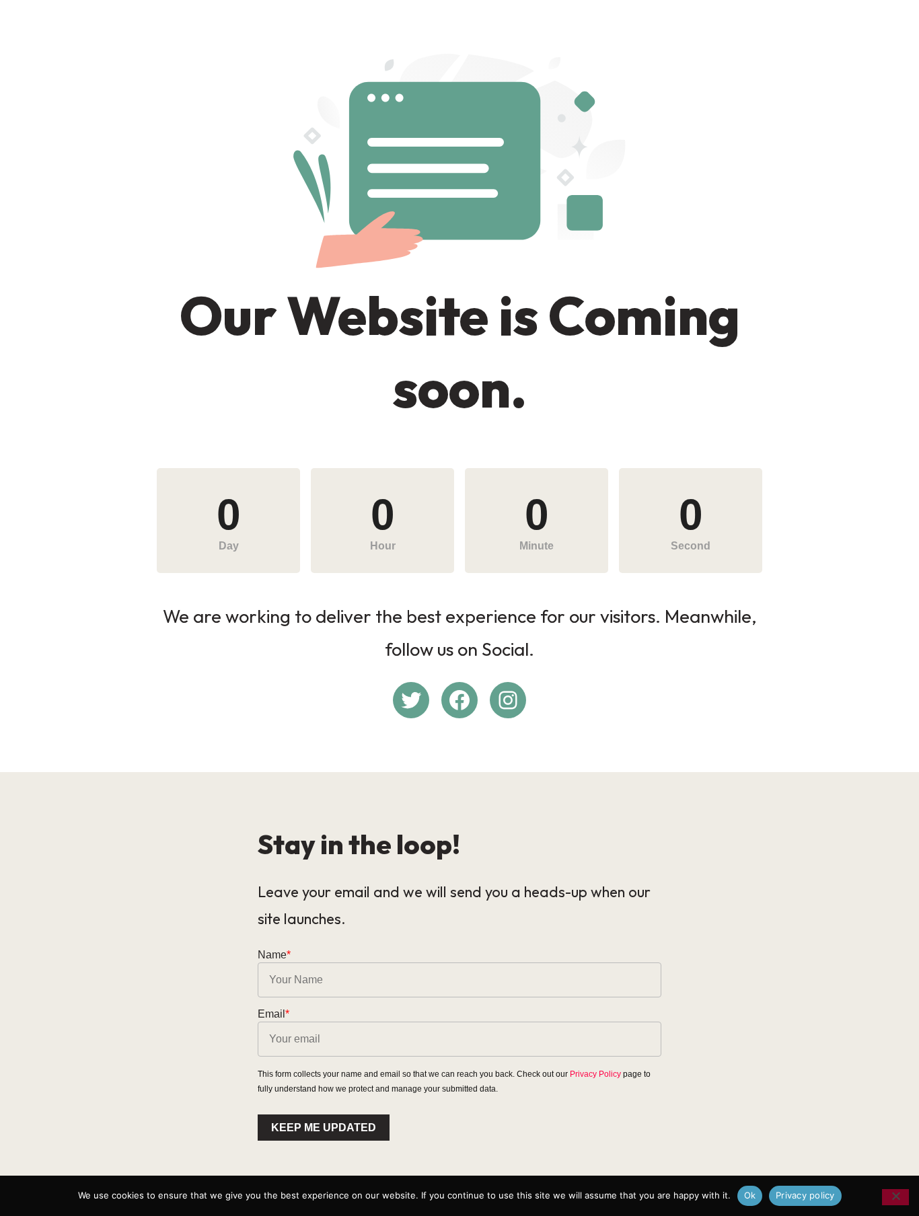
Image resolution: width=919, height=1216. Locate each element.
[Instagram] (508, 700)
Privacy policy (805, 1195)
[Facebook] (459, 700)
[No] (895, 1197)
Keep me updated (323, 1127)
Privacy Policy (595, 1074)
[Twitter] (411, 700)
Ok (750, 1195)
